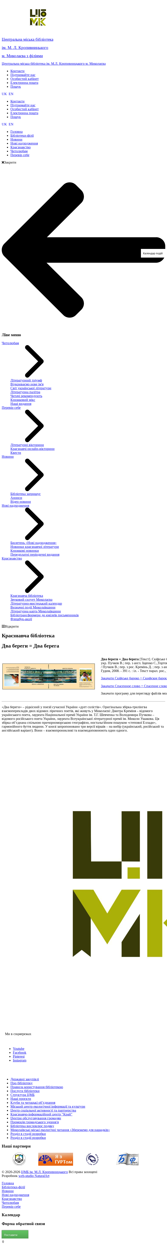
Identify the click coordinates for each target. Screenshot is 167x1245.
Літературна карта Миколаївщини (35, 611)
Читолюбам (10, 343)
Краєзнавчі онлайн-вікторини (32, 449)
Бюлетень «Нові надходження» (33, 543)
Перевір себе (11, 407)
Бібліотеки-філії (13, 1187)
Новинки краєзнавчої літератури (34, 547)
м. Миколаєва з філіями (22, 56)
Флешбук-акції (21, 619)
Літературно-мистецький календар (36, 603)
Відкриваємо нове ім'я (26, 384)
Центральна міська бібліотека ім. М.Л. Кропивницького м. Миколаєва (54, 63)
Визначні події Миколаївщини (32, 607)
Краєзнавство (12, 558)
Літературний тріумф (26, 380)
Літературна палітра (25, 392)
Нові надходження (15, 505)
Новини (8, 456)
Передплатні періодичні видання (34, 554)
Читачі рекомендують (26, 396)
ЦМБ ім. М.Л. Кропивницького (44, 1172)
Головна (8, 1183)
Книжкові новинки (24, 550)
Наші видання (20, 404)
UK (5, 94)
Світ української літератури (30, 388)
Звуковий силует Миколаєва (31, 599)
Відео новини (20, 501)
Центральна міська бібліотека (27, 39)
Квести (15, 452)
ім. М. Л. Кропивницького (25, 47)
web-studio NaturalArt (33, 1176)
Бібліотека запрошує (25, 494)
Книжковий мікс (22, 400)
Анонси (16, 498)
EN (11, 94)
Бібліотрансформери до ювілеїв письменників (44, 615)
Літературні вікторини (27, 445)
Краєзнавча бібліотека (26, 595)
